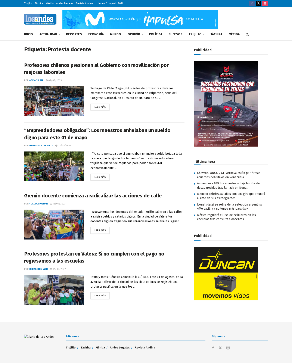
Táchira (39, 3)
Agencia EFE (36, 80)
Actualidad (48, 34)
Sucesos (175, 34)
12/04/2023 (59, 203)
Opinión (134, 34)
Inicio (28, 34)
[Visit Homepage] (40, 19)
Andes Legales (64, 3)
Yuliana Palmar (38, 203)
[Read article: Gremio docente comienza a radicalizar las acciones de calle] (54, 225)
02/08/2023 (55, 80)
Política (155, 34)
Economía (96, 34)
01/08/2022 (59, 269)
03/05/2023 (64, 145)
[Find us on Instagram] (265, 3)
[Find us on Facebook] (252, 3)
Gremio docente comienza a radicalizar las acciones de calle (93, 196)
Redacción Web (38, 269)
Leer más (102, 106)
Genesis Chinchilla (41, 145)
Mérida (50, 3)
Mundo (115, 34)
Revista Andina (84, 3)
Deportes (74, 34)
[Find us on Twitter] (258, 3)
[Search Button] (247, 34)
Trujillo (28, 3)
